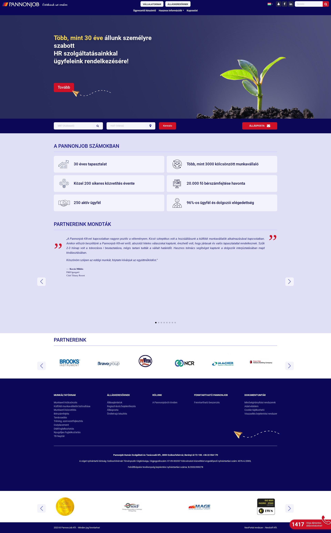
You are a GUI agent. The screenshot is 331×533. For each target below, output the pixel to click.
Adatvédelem (251, 406)
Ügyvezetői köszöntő (144, 10)
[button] (270, 4)
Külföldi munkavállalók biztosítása (72, 406)
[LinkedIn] (291, 4)
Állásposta (256, 125)
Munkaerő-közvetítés (65, 410)
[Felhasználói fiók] (278, 4)
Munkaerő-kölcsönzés (65, 402)
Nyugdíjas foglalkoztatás (67, 432)
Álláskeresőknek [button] (118, 395)
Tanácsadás (60, 417)
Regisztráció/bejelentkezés (121, 406)
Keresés (167, 125)
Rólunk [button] (157, 395)
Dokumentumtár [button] (255, 395)
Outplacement (61, 425)
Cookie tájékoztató (254, 410)
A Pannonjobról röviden (164, 402)
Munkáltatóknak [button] (65, 395)
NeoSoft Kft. (271, 527)
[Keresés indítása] (326, 4)
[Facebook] (284, 4)
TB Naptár (59, 436)
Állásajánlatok (114, 402)
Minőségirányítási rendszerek (260, 402)
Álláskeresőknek (178, 4)
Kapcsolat (192, 10)
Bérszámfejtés (61, 413)
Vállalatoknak (152, 4)
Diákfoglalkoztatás (64, 428)
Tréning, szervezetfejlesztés (68, 421)
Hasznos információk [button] (170, 10)
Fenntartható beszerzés (207, 402)
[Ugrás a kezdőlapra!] (55, 4)
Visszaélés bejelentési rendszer (260, 413)
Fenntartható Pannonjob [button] (211, 395)
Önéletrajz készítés (117, 413)
